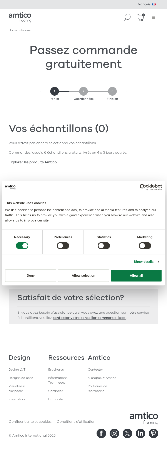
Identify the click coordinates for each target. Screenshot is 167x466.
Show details (144, 261)
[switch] (63, 245)
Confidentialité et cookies (30, 421)
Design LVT (17, 370)
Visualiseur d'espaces (17, 388)
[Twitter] (127, 433)
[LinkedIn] (140, 433)
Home (13, 30)
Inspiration (17, 399)
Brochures (56, 370)
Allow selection (83, 275)
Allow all (136, 275)
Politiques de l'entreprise (97, 388)
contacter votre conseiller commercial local (89, 317)
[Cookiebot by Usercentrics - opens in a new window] (143, 187)
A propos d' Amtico (102, 378)
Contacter (95, 370)
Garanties (55, 391)
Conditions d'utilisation (76, 421)
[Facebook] (101, 433)
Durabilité (55, 399)
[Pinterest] (153, 433)
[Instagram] (114, 433)
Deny (31, 275)
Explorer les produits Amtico (33, 162)
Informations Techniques (57, 380)
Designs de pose (21, 378)
